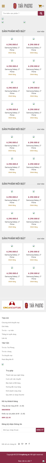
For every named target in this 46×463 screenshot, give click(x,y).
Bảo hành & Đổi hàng (13, 383)
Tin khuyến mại (7, 355)
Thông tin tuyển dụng (9, 334)
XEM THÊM (40, 31)
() (43, 6)
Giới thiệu (5, 326)
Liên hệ (4, 338)
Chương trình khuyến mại (10, 322)
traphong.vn (25, 455)
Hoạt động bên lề (7, 359)
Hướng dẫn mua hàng (13, 387)
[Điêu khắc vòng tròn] (12, 305)
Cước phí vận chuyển (13, 379)
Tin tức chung (6, 351)
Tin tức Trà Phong (8, 347)
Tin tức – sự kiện (8, 330)
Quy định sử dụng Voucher (15, 395)
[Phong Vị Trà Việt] (34, 305)
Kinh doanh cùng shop (13, 391)
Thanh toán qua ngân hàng (15, 375)
